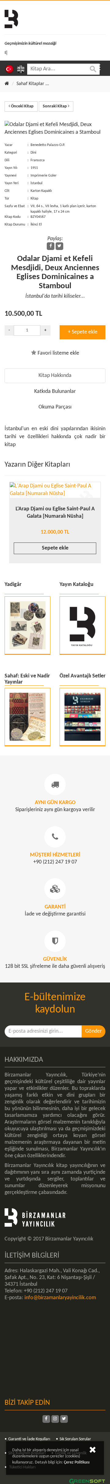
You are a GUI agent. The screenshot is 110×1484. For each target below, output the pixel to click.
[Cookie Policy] (92, 1451)
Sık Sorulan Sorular (75, 1439)
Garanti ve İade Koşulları (29, 1439)
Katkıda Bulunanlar (55, 391)
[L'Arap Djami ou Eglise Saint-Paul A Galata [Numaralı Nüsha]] (55, 490)
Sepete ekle (55, 548)
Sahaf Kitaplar (30, 83)
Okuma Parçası (55, 407)
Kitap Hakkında (55, 375)
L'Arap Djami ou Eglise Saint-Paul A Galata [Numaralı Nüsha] (55, 512)
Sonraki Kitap (55, 106)
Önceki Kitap (22, 106)
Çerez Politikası (77, 1462)
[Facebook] (50, 246)
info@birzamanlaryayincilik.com (60, 1298)
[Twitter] (59, 246)
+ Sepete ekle (82, 332)
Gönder (93, 1031)
